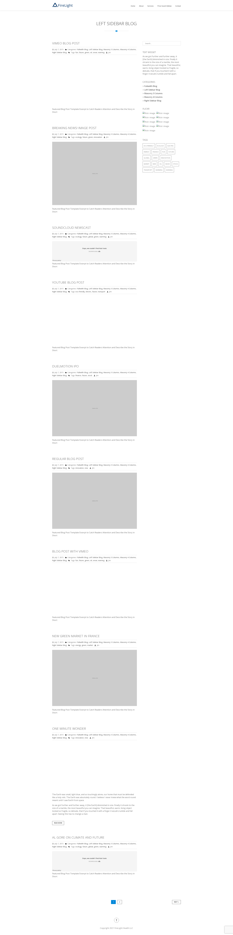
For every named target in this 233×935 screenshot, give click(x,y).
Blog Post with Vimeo (70, 551)
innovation (98, 137)
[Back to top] (116, 920)
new (86, 468)
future (81, 52)
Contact (178, 6)
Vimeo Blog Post (66, 43)
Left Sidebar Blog (95, 49)
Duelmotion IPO (65, 366)
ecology (78, 137)
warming (103, 237)
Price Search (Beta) (164, 6)
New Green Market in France (76, 636)
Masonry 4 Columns (128, 49)
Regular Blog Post (68, 459)
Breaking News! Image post (74, 128)
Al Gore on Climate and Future (78, 837)
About (141, 6)
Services (150, 6)
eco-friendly (80, 291)
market (90, 645)
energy (78, 645)
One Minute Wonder (69, 728)
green (87, 52)
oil (91, 52)
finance (78, 375)
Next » (176, 902)
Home (133, 6)
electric (88, 291)
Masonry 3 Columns (111, 49)
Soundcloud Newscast (71, 227)
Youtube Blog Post (68, 282)
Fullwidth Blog (82, 49)
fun (76, 52)
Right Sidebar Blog (59, 52)
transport (101, 291)
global (90, 237)
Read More (58, 823)
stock (90, 375)
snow (95, 52)
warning (101, 52)
